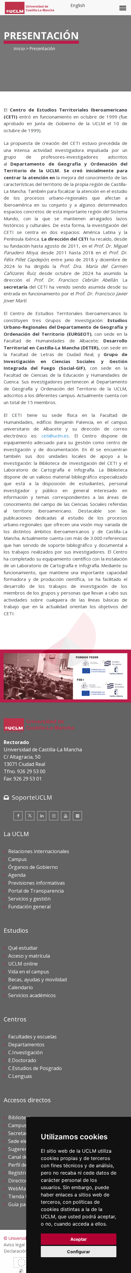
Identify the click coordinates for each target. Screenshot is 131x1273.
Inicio (18, 48)
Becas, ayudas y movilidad (37, 979)
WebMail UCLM (26, 1188)
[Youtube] (65, 815)
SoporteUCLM (32, 797)
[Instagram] (53, 815)
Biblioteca (19, 1117)
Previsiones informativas (36, 883)
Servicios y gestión (29, 898)
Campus (17, 859)
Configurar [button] (78, 1251)
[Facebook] (18, 815)
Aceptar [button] (78, 1239)
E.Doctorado (22, 1060)
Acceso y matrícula (29, 955)
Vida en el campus (28, 971)
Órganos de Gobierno (33, 867)
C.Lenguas (20, 1076)
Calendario (20, 987)
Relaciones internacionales (38, 851)
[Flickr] (77, 815)
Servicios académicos (32, 995)
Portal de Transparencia (36, 890)
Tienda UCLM (23, 1196)
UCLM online (23, 963)
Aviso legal (14, 1244)
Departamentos (26, 1044)
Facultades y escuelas (32, 1036)
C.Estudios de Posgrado (35, 1068)
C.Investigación (25, 1052)
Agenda (17, 875)
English (77, 5)
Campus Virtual (25, 1125)
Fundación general (29, 906)
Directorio (19, 1180)
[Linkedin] (41, 815)
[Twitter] (29, 815)
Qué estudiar (23, 948)
